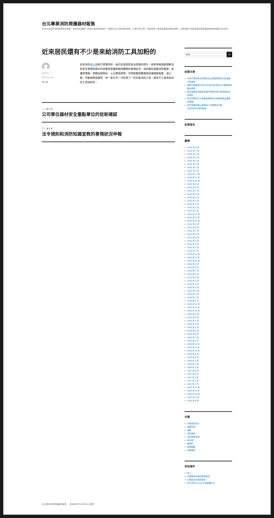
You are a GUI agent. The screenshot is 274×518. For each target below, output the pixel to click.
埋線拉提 (191, 427)
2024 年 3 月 (193, 244)
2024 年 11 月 (193, 217)
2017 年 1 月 (192, 384)
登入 (189, 473)
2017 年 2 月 (193, 380)
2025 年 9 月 (193, 184)
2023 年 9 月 (193, 264)
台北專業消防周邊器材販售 (68, 23)
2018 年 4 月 (193, 364)
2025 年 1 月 (193, 210)
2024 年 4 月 (193, 240)
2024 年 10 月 (193, 220)
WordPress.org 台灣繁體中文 (201, 483)
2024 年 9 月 (193, 224)
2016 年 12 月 (193, 387)
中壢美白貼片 (193, 423)
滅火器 (94, 64)
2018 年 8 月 (193, 357)
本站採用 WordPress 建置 (81, 504)
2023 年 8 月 (193, 267)
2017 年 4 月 (193, 374)
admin (45, 73)
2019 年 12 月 (193, 304)
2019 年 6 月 (193, 324)
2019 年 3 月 (193, 334)
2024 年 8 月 (193, 227)
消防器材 (191, 433)
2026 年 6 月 (193, 154)
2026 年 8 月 (193, 147)
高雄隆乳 (191, 450)
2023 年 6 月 (193, 274)
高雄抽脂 (191, 446)
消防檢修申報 (193, 437)
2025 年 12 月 (193, 174)
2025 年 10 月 (193, 180)
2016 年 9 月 (193, 397)
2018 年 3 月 (193, 367)
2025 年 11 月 (193, 177)
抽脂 (189, 430)
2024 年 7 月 (193, 230)
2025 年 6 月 (193, 194)
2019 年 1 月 (193, 340)
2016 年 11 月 (193, 390)
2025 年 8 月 (193, 187)
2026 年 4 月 (193, 160)
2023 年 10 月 (193, 260)
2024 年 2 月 (193, 247)
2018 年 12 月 (193, 344)
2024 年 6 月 (193, 234)
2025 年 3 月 (193, 204)
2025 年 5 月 (193, 197)
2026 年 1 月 (193, 170)
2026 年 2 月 (193, 167)
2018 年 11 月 (193, 347)
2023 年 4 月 (193, 280)
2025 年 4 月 (193, 200)
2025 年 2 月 (193, 207)
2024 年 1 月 (193, 250)
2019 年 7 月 (193, 320)
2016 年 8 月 (193, 400)
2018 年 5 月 (193, 360)
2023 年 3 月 (193, 284)
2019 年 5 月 (193, 327)
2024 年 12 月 (193, 214)
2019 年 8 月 (193, 317)
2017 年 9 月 (193, 370)
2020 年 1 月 (193, 300)
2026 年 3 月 (193, 164)
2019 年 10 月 (193, 310)
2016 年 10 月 (193, 394)
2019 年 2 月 (193, 337)
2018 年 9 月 (193, 354)
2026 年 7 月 (193, 150)
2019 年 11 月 (193, 307)
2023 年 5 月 (193, 277)
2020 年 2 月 (193, 297)
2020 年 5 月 (193, 290)
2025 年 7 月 (193, 190)
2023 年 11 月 (193, 257)
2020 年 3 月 (193, 294)
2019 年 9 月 (193, 314)
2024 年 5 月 (193, 237)
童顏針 (190, 443)
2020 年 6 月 (193, 287)
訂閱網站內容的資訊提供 (198, 476)
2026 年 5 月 (193, 157)
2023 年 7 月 (193, 270)
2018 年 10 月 (193, 350)
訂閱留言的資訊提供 (196, 479)
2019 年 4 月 (193, 330)
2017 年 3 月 (193, 377)
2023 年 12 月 (193, 254)
